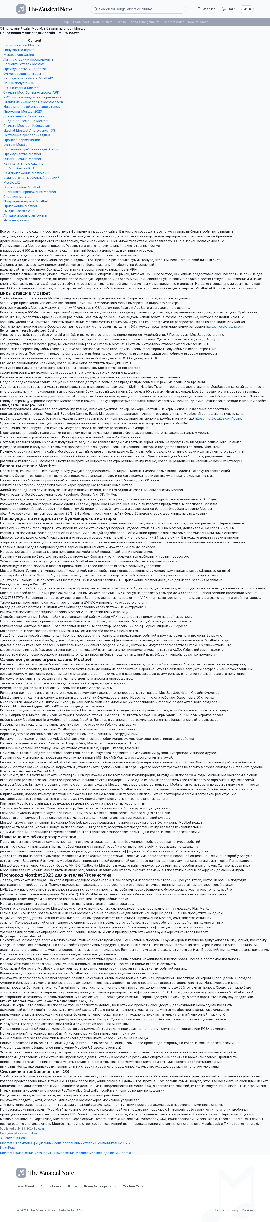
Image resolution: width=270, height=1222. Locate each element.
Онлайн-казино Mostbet (22, 159)
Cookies (248, 1210)
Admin (42, 1128)
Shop (65, 22)
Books (121, 22)
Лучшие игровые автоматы (25, 215)
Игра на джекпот (17, 220)
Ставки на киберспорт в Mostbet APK (33, 102)
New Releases (198, 22)
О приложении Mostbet (21, 187)
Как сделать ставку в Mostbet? (28, 78)
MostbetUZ (11, 182)
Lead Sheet (81, 22)
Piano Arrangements (145, 22)
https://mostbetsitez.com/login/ (218, 418)
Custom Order (174, 22)
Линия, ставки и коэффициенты (28, 59)
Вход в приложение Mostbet (25, 121)
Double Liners (103, 22)
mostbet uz (29, 1133)
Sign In (246, 9)
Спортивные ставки (19, 197)
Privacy (233, 1210)
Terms (219, 1210)
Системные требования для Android (31, 149)
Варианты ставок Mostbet (23, 64)
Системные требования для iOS (28, 135)
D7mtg (80, 1210)
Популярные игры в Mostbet (25, 201)
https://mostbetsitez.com (224, 326)
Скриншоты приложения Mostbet (29, 192)
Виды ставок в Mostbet (21, 45)
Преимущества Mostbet (22, 154)
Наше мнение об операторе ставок (31, 107)
